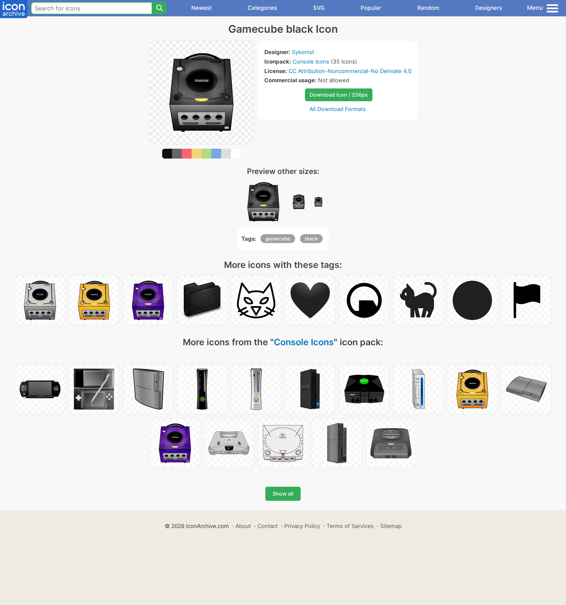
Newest (201, 8)
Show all (283, 493)
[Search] (159, 8)
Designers (488, 8)
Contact (267, 526)
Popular (371, 8)
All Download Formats (338, 109)
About (243, 526)
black (311, 239)
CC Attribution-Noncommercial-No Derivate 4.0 (350, 71)
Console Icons (310, 61)
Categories (262, 8)
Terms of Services (350, 526)
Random (428, 8)
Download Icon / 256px (339, 94)
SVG (319, 8)
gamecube (277, 239)
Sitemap (391, 526)
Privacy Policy (302, 526)
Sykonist (303, 52)
